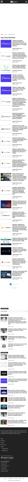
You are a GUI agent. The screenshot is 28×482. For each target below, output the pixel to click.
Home (2, 34)
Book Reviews (4, 450)
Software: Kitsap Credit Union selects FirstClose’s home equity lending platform (18, 89)
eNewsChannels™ (4, 468)
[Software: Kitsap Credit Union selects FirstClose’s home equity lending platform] (6, 91)
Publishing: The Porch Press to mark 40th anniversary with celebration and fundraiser (17, 345)
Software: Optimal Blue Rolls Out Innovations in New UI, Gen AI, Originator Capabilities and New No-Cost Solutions (19, 261)
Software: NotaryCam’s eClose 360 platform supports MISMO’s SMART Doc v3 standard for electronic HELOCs (19, 116)
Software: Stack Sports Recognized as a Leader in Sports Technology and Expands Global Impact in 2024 (19, 214)
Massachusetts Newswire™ (5, 465)
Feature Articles (5, 448)
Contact (15, 478)
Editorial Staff (10, 478)
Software (2, 442)
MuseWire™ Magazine (4, 471)
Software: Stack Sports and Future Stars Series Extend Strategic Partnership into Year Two (19, 203)
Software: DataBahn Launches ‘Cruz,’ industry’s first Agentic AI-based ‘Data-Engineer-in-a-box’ (19, 250)
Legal (19, 478)
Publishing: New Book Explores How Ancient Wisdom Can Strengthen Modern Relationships (17, 338)
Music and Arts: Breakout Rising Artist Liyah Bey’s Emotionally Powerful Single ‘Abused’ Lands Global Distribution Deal (17, 399)
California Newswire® (4, 462)
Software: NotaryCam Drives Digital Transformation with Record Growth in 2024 (19, 239)
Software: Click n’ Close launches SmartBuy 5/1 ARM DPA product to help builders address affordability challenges (19, 128)
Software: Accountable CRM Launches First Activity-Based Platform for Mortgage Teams (19, 273)
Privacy (23, 478)
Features (2, 446)
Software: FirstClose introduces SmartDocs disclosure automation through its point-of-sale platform (18, 77)
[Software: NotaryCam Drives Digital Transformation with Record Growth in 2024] (6, 241)
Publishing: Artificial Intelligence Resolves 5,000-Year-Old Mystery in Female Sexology (17, 330)
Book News (3, 440)
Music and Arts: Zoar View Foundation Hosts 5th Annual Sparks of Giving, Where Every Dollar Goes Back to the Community (17, 391)
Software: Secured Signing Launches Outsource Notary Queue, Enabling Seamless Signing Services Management (17, 356)
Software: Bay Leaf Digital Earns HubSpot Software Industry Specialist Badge (19, 66)
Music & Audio (3, 444)
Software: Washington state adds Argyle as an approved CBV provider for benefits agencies (17, 373)
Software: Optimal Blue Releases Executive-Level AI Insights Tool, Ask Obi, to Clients (19, 151)
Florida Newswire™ (4, 464)
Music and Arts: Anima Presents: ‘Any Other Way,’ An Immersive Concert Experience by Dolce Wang (16, 406)
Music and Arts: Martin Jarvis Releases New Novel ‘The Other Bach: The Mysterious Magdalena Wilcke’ (16, 414)
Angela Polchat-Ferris (17, 48)
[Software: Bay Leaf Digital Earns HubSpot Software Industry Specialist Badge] (6, 69)
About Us (5, 478)
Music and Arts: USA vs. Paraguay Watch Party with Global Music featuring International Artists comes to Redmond (17, 421)
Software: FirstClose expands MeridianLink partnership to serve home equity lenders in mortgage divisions (19, 43)
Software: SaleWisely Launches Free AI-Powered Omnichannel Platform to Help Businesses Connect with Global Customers (17, 364)
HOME (2, 438)
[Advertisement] (14, 18)
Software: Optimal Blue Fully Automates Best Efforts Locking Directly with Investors (19, 140)
